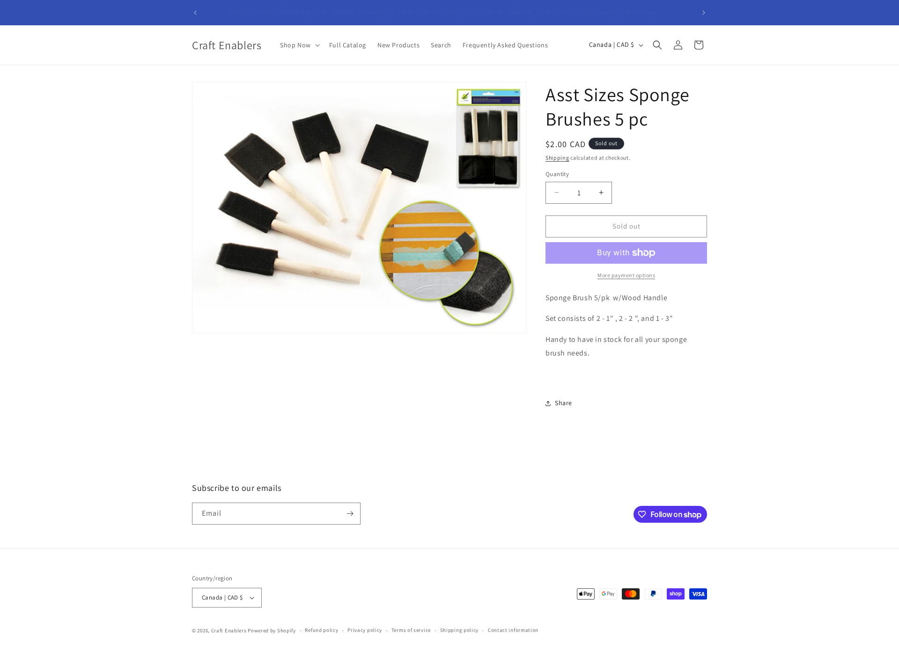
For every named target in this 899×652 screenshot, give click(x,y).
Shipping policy (459, 630)
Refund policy (321, 630)
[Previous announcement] (195, 13)
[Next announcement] (703, 13)
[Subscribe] (349, 514)
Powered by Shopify (272, 630)
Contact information (513, 630)
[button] (299, 45)
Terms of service (411, 630)
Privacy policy (364, 630)
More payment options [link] (626, 275)
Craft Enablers (229, 630)
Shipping (557, 157)
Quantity (557, 174)
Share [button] (563, 403)
